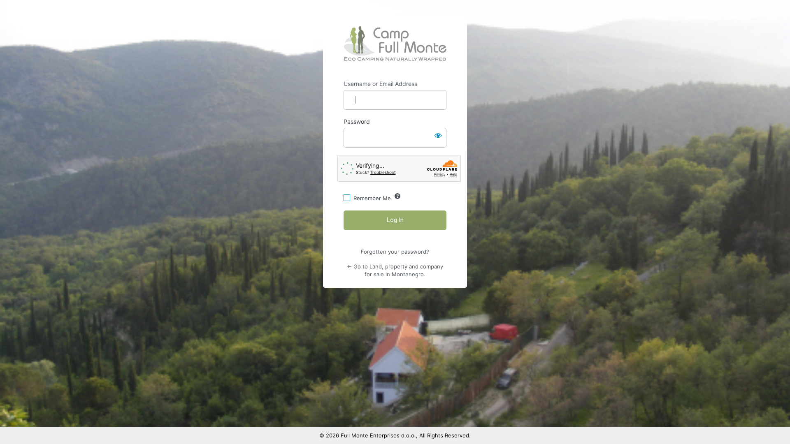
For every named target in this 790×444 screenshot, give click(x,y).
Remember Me (372, 198)
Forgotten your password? (395, 251)
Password (357, 121)
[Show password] (438, 135)
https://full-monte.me (395, 43)
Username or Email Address (380, 83)
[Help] (397, 196)
